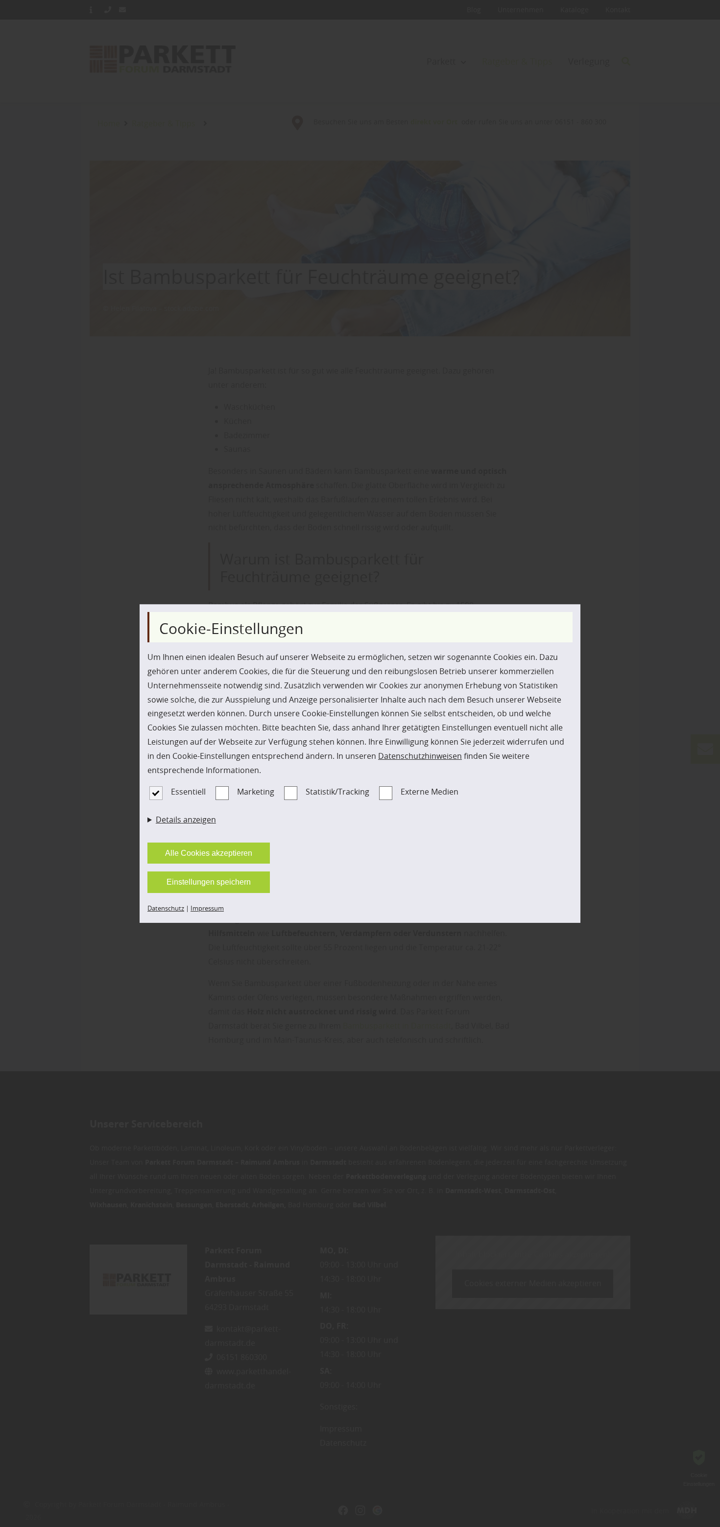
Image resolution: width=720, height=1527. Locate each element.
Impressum (207, 908)
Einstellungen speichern (209, 882)
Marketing (255, 791)
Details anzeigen (186, 819)
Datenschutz (165, 908)
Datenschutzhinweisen (420, 756)
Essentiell (188, 791)
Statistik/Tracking (337, 791)
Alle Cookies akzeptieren (208, 853)
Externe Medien (429, 791)
